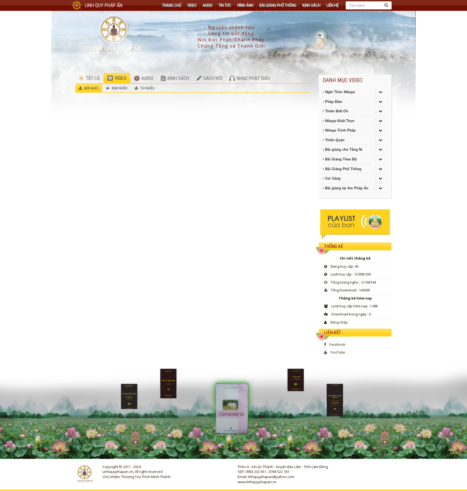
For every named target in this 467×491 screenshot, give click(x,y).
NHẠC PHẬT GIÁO (252, 78)
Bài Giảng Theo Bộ (340, 159)
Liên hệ (332, 5)
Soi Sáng (332, 178)
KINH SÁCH (311, 5)
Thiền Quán (334, 140)
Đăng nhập (339, 322)
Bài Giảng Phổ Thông (277, 5)
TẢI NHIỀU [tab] (147, 88)
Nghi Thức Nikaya (339, 92)
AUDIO (208, 5)
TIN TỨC (225, 5)
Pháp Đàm (333, 102)
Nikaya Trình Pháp (340, 130)
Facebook (337, 344)
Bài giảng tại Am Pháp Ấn (346, 188)
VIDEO (192, 5)
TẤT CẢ (92, 78)
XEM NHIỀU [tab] (119, 88)
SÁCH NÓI (212, 78)
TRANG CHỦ (171, 5)
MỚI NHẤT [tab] (91, 88)
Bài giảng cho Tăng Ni (343, 149)
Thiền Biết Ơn (336, 111)
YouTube (338, 352)
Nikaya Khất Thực (339, 121)
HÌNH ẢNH (245, 5)
